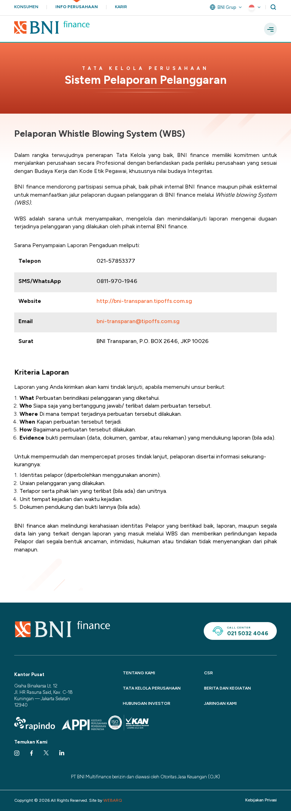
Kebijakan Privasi (261, 800)
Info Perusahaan (76, 6)
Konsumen (26, 6)
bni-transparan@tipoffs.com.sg (138, 321)
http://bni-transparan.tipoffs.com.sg (144, 301)
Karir (121, 6)
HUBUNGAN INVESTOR (146, 703)
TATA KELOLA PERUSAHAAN (152, 688)
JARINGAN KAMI (220, 703)
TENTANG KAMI (139, 672)
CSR (208, 672)
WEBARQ (112, 800)
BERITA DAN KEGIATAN (227, 688)
